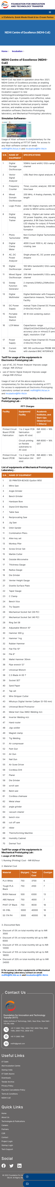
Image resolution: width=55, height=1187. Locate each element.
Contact (5, 1137)
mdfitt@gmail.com (18, 1044)
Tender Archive (8, 1082)
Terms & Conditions (10, 1094)
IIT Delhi (5, 1062)
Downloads (6, 1078)
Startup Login (7, 1145)
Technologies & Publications (13, 1121)
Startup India (7, 1070)
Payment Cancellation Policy (13, 1090)
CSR (3, 1133)
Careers (5, 1125)
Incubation (17, 51)
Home (5, 51)
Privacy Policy (7, 1086)
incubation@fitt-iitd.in (36, 148)
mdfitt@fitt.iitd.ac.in (11, 148)
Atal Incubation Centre (11, 1066)
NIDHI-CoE (6, 1098)
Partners (5, 1129)
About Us (5, 1117)
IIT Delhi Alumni (8, 1074)
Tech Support (7, 1149)
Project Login (7, 1141)
